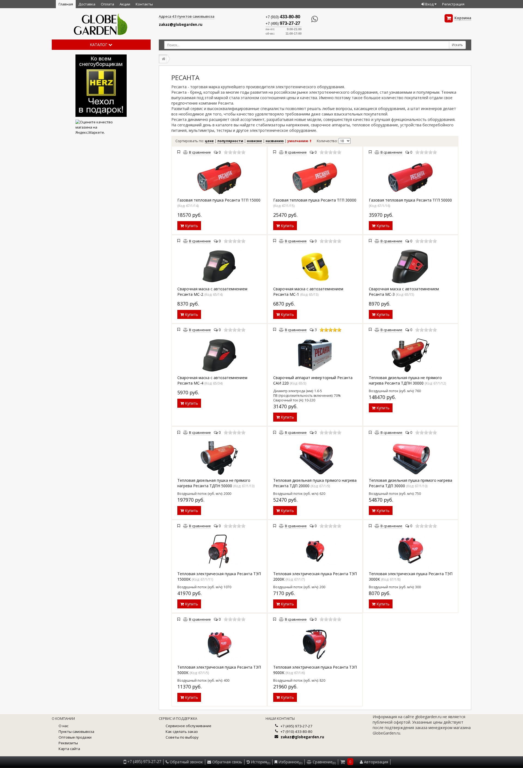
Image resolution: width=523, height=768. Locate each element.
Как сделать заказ (182, 731)
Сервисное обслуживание (188, 725)
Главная (66, 4)
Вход (429, 4)
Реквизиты (68, 742)
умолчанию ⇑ (299, 141)
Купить (191, 225)
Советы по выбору (182, 737)
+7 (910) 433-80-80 (296, 731)
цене (209, 141)
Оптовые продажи (75, 737)
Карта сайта (69, 748)
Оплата (107, 4)
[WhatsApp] (310, 19)
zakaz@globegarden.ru (180, 24)
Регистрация (453, 4)
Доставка (86, 4)
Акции (125, 4)
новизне (254, 141)
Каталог (99, 44)
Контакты (144, 4)
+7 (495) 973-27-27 (296, 726)
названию (275, 141)
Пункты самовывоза (76, 731)
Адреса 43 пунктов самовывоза (186, 16)
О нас (63, 725)
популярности (230, 141)
